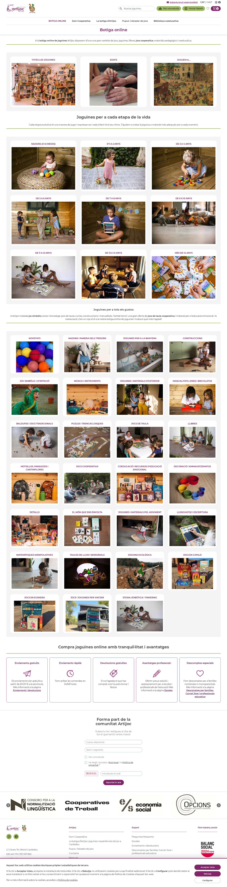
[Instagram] (9, 836)
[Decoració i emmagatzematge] (192, 484)
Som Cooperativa (81, 21)
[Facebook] (16, 836)
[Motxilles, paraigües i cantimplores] (34, 484)
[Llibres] (192, 439)
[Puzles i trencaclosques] (87, 439)
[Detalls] (34, 528)
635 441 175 (12, 854)
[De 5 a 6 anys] (43, 220)
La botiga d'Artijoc (106, 21)
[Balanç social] (207, 848)
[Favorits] (208, 8)
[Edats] (113, 81)
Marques (73, 858)
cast (209, 2)
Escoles (168, 690)
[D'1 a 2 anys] (113, 166)
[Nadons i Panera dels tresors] (87, 354)
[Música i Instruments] (87, 397)
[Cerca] (121, 8)
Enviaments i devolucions (27, 690)
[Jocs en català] (192, 571)
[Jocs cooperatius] (87, 484)
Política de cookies (68, 880)
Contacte (74, 853)
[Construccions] (192, 354)
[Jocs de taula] (139, 439)
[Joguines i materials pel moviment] (139, 528)
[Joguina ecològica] (139, 571)
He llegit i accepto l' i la (111, 763)
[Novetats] (34, 354)
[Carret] (216, 8)
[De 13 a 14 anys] (113, 275)
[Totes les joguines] (43, 81)
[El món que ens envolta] (87, 528)
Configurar (207, 880)
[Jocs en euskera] (34, 613)
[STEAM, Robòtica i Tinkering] (139, 613)
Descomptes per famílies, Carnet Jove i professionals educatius (200, 693)
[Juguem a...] (184, 81)
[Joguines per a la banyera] (139, 354)
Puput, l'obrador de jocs (81, 849)
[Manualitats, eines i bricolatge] (192, 397)
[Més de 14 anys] (184, 275)
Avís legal (113, 762)
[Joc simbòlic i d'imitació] (34, 397)
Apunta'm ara (113, 782)
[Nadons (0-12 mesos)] (43, 166)
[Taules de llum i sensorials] (87, 571)
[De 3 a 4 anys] (184, 166)
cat (202, 2)
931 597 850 (26, 854)
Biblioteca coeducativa (166, 21)
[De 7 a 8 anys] (113, 220)
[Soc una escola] (169, 8)
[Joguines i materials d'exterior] (139, 397)
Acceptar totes (208, 867)
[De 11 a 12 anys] (43, 275)
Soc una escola (96, 757)
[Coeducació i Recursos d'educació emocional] (139, 484)
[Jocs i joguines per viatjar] (87, 613)
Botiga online (57, 21)
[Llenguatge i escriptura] (192, 528)
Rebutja (207, 874)
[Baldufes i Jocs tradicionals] (34, 439)
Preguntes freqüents (143, 837)
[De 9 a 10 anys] (184, 220)
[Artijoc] (21, 8)
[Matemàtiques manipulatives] (34, 571)
